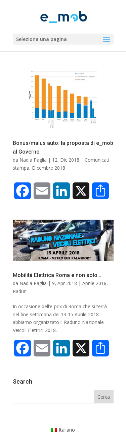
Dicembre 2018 (48, 168)
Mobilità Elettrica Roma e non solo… (57, 275)
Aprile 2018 (94, 283)
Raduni (20, 291)
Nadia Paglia (33, 160)
